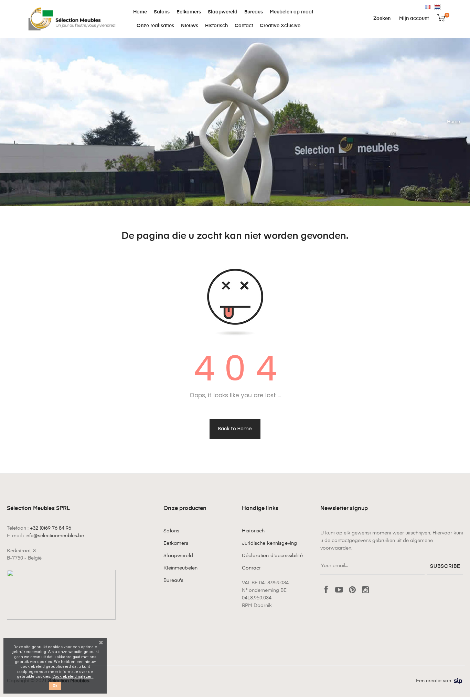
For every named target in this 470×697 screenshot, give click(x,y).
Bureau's (173, 580)
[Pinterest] (352, 590)
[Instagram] (365, 590)
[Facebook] (326, 590)
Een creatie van (433, 680)
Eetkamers (175, 543)
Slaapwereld (178, 555)
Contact (251, 568)
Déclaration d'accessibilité (272, 555)
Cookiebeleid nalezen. (73, 676)
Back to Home (235, 428)
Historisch (253, 531)
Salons (171, 531)
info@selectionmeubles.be (54, 535)
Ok (55, 686)
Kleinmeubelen (180, 568)
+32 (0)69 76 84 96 (50, 528)
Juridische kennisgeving (269, 543)
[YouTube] (339, 590)
